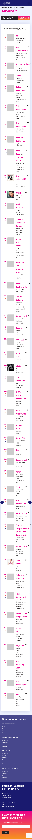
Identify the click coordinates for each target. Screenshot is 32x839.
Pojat (18, 472)
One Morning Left (20, 664)
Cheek (18, 193)
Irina (18, 75)
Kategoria (7, 18)
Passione (18, 431)
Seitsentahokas (21, 39)
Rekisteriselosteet (8, 806)
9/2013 (23, 17)
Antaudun (19, 359)
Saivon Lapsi (19, 229)
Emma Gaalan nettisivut (9, 764)
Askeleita (18, 78)
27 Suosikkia (19, 416)
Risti (17, 383)
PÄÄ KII (20, 339)
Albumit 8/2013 (2, 502)
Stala (18, 628)
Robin (19, 328)
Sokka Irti (18, 195)
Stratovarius (23, 64)
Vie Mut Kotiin (20, 290)
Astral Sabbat (20, 275)
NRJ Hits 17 (19, 687)
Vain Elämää (20, 129)
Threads (4, 733)
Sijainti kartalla (7, 797)
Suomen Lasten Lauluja (18, 650)
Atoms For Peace (18, 242)
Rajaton (20, 645)
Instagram (5, 727)
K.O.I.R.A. (18, 566)
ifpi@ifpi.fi (6, 804)
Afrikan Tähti (20, 538)
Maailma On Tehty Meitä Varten (19, 95)
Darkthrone (21, 513)
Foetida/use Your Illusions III (20, 699)
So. (17, 631)
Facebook (5, 729)
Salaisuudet (19, 490)
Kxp (17, 450)
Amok (17, 248)
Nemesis (18, 67)
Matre (21, 578)
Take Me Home (20, 506)
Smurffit (20, 438)
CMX (17, 36)
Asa (17, 694)
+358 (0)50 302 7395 (8, 802)
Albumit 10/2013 (30, 502)
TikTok (4, 755)
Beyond (18, 144)
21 (16, 369)
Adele (18, 366)
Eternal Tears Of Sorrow (20, 222)
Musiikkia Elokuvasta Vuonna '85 (19, 551)
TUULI (19, 487)
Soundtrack (21, 316)
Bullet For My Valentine (21, 395)
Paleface (20, 575)
